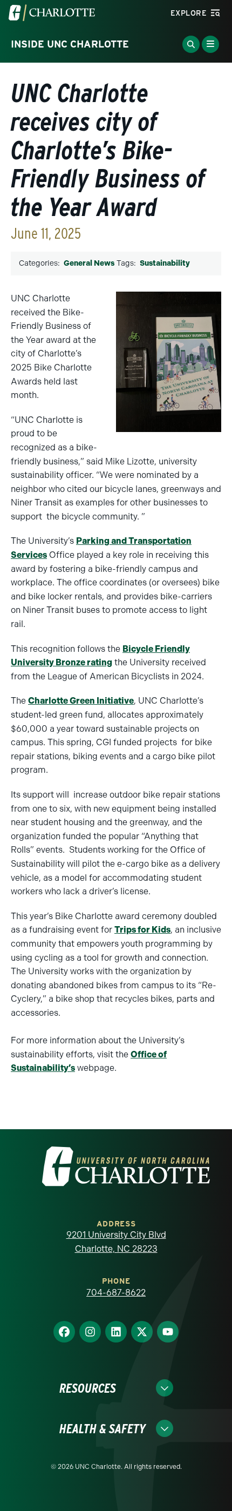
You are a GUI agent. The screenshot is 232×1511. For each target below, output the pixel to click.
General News (89, 263)
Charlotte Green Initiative (81, 701)
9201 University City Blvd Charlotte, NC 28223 (116, 1242)
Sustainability (165, 263)
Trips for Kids (142, 930)
